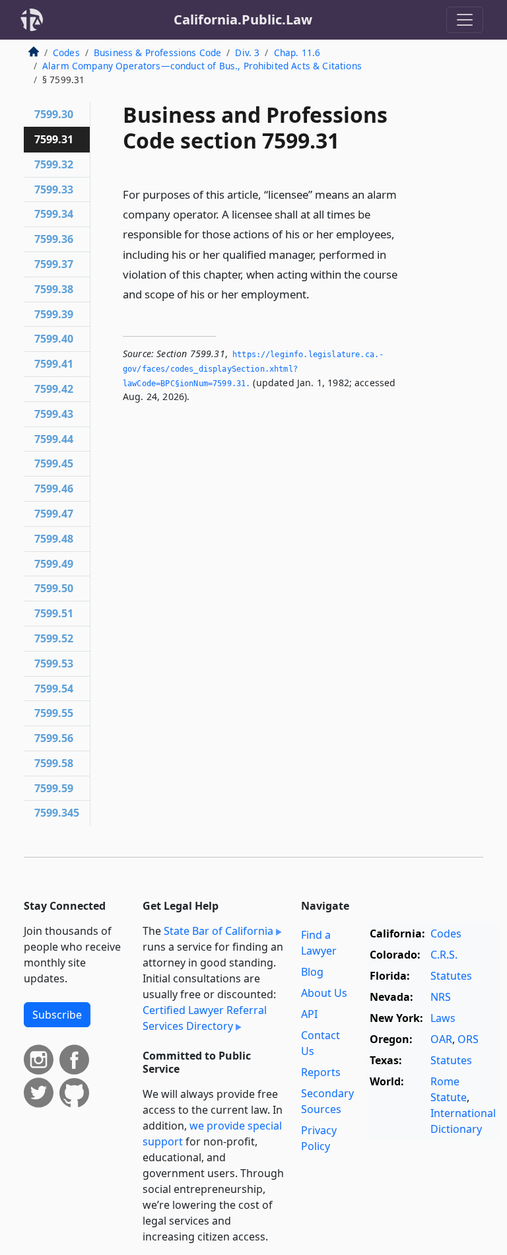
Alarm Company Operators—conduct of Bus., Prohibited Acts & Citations (202, 65)
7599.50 (53, 588)
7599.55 (53, 713)
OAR (441, 1039)
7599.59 (53, 788)
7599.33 (53, 189)
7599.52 (53, 638)
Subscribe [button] (57, 1014)
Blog (312, 972)
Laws (443, 1018)
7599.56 (53, 738)
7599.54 (53, 688)
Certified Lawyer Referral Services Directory (205, 1018)
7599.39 (53, 314)
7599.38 (53, 289)
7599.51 (53, 613)
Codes (66, 52)
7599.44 (53, 439)
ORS (468, 1039)
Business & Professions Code (157, 52)
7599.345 (56, 812)
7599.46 (53, 488)
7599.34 (53, 214)
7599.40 (53, 338)
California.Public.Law (243, 19)
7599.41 (53, 363)
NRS (440, 997)
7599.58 (53, 763)
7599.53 (53, 663)
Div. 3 (247, 52)
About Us (324, 993)
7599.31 (53, 139)
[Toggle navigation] (464, 20)
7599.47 (53, 513)
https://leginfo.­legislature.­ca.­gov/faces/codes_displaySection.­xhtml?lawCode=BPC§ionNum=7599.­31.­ (253, 369)
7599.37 (53, 264)
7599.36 (53, 239)
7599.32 (53, 164)
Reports (321, 1072)
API (309, 1014)
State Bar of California (218, 931)
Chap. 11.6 (297, 52)
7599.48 (53, 538)
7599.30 (53, 114)
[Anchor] (317, 293)
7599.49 (53, 564)
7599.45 (53, 463)
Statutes (451, 975)
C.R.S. (443, 954)
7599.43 (53, 414)
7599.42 (53, 389)
